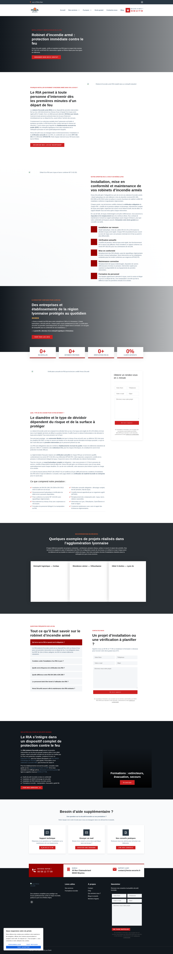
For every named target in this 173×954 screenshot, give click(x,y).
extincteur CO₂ (26, 758)
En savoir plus (127, 782)
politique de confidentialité (132, 434)
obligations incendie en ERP (39, 768)
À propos (86, 10)
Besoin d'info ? (137, 8)
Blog (122, 10)
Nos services (72, 10)
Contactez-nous (112, 10)
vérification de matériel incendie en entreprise (89, 473)
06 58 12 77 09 (108, 649)
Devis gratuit (99, 10)
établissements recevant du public (70, 446)
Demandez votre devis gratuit (125, 220)
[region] (23, 939)
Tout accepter (23, 947)
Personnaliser (14, 944)
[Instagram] (142, 2)
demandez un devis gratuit (49, 770)
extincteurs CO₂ (57, 448)
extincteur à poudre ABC (29, 762)
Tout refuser (32, 944)
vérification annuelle (39, 135)
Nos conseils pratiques (126, 838)
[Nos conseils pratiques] (126, 832)
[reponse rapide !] (34, 870)
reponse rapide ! (44, 869)
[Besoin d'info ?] (128, 10)
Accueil (62, 10)
